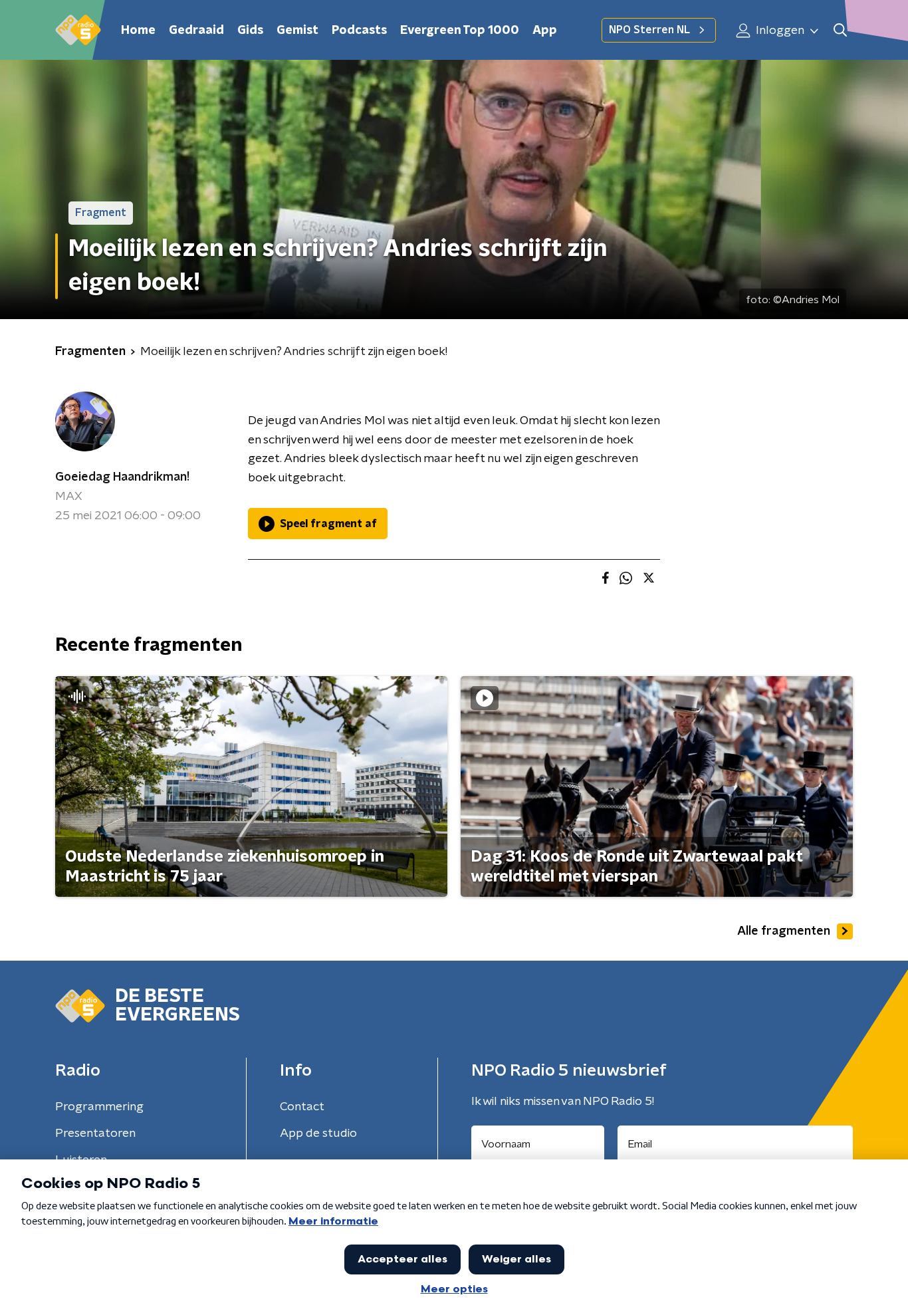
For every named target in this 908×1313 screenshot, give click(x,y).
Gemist (297, 31)
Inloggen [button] (778, 31)
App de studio (318, 1133)
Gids (250, 31)
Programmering (99, 1107)
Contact (302, 1107)
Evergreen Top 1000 (459, 31)
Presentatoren (95, 1133)
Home (138, 31)
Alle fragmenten (783, 931)
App (544, 31)
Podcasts (359, 31)
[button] (840, 30)
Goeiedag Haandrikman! (122, 477)
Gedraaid (196, 31)
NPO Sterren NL (649, 30)
